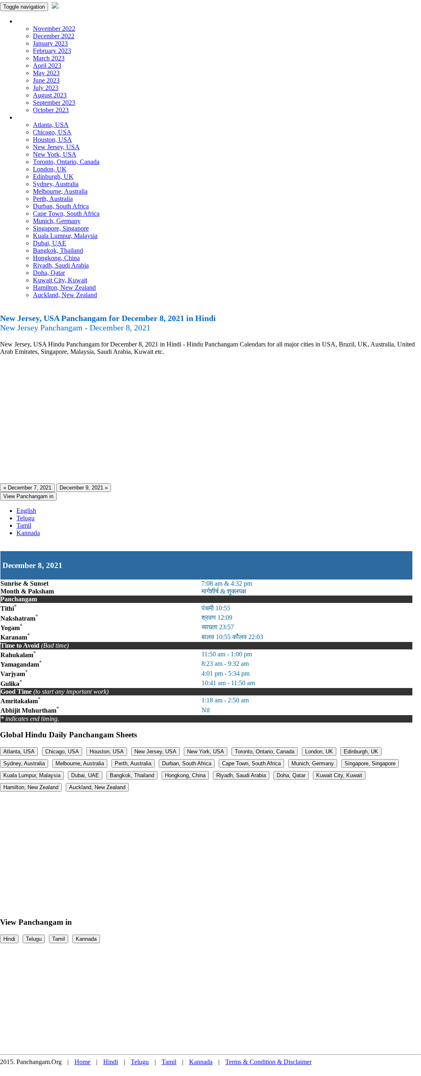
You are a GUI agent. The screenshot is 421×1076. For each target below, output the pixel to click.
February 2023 (52, 50)
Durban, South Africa (61, 206)
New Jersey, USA (56, 146)
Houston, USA (52, 139)
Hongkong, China (56, 257)
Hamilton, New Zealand (64, 287)
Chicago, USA (52, 132)
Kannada (28, 532)
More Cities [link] (31, 117)
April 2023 (47, 65)
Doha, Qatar (49, 272)
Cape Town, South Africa (66, 213)
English (26, 510)
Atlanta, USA (51, 124)
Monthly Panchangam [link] (45, 21)
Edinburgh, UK (53, 176)
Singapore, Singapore (61, 228)
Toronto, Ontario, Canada (66, 161)
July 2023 (45, 87)
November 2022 (54, 28)
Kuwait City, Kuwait (60, 280)
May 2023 (46, 72)
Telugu (25, 518)
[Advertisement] (210, 419)
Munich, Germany (57, 220)
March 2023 (49, 58)
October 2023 (51, 109)
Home (82, 1061)
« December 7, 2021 (27, 488)
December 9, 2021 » (84, 488)
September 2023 (54, 102)
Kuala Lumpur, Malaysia (65, 235)
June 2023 (46, 80)
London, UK (50, 169)
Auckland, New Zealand (65, 294)
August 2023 (50, 95)
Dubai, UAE (49, 243)
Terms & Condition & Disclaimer (268, 1061)
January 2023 (50, 43)
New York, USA (54, 154)
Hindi (9, 939)
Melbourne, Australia (60, 191)
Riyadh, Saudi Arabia (61, 265)
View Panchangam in (28, 496)
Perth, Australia (53, 198)
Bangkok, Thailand (58, 250)
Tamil (23, 525)
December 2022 (53, 35)
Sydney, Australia (56, 183)
